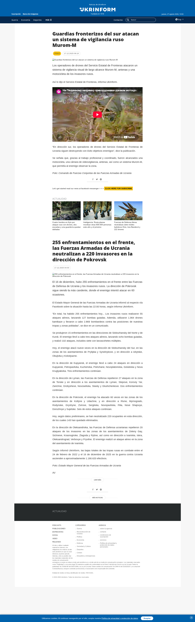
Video (54, 538)
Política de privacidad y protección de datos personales (108, 545)
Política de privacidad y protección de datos (119, 618)
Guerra (15, 20)
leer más (97, 480)
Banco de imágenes (30, 14)
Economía (25, 20)
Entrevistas (57, 532)
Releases (56, 542)
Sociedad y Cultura (84, 546)
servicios (103, 540)
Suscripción (16, 14)
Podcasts (56, 525)
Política (79, 537)
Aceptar (147, 618)
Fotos (55, 535)
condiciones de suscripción (105, 536)
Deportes (37, 20)
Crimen (79, 553)
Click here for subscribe (118, 188)
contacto (103, 532)
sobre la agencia (106, 529)
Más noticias (97, 497)
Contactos (118, 20)
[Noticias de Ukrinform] (97, 9)
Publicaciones (58, 529)
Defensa (80, 543)
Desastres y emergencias (86, 556)
